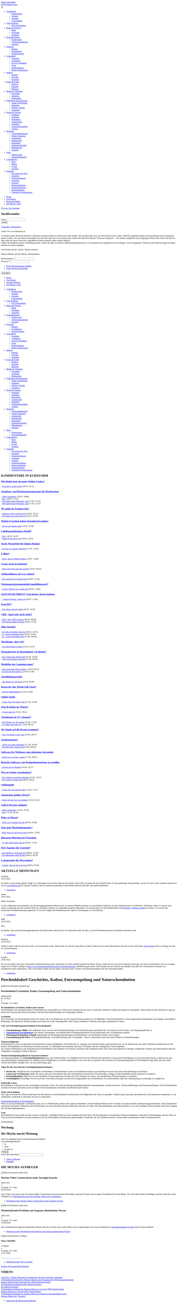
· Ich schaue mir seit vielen (12, 609)
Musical (14, 84)
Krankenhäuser (17, 68)
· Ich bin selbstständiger (10, 692)
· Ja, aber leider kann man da (13, 843)
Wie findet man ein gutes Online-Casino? (23, 481)
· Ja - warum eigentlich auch (12, 636)
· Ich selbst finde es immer (12, 647)
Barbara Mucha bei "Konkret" (13, 1296)
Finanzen (10, 47)
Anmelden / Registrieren (11, 227)
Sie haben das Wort (19, 173)
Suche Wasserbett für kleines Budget (20, 543)
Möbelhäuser (16, 148)
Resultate (10, 1161)
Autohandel (16, 138)
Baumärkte (15, 143)
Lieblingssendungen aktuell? (16, 531)
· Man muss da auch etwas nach (14, 833)
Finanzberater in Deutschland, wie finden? (23, 651)
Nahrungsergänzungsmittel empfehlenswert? (24, 584)
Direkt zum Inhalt (8, 2)
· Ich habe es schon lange (11, 486)
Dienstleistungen (13, 37)
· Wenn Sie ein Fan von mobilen (14, 800)
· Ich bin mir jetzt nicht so (11, 671)
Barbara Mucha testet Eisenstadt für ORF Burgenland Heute (26, 1282)
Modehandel (16, 141)
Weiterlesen (34, 1201)
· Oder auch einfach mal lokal (13, 659)
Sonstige (15, 18)
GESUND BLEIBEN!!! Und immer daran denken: (28, 594)
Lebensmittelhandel (19, 133)
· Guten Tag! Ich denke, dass (13, 702)
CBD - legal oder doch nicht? (16, 614)
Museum (15, 89)
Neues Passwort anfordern (17, 268)
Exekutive (15, 110)
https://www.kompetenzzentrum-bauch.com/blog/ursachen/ (51, 966)
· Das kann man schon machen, (14, 669)
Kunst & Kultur (12, 82)
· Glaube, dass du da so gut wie (14, 865)
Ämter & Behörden (19, 103)
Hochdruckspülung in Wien (123, 1227)
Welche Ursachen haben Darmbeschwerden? (24, 521)
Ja (5, 1144)
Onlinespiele (7, 784)
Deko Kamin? (8, 626)
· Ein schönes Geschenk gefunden (15, 777)
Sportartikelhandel (18, 157)
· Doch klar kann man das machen (15, 569)
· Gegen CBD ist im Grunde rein (14, 589)
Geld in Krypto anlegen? (14, 805)
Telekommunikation (19, 42)
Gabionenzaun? (9, 739)
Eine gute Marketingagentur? (17, 827)
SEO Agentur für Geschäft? (16, 847)
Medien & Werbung (14, 91)
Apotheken (16, 61)
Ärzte (13, 65)
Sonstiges (15, 35)
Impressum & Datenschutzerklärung (21, 1301)
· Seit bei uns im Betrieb (11, 767)
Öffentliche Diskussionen (21, 192)
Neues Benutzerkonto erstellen (18, 266)
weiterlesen (11, 890)
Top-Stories (11, 199)
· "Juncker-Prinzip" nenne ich (13, 599)
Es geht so (8, 1149)
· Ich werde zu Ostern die (11, 780)
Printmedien (16, 98)
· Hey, (3, 499)
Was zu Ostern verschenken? (16, 772)
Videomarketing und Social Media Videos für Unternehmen (36, 1196)
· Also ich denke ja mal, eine (12, 735)
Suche (4, 219)
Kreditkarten (16, 51)
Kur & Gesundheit (19, 63)
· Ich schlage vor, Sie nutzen (12, 722)
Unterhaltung (11, 159)
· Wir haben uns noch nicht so (13, 516)
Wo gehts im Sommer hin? (15, 508)
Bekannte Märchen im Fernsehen (18, 837)
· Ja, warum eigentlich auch (12, 634)
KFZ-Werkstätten (18, 25)
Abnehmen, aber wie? (12, 641)
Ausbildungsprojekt (11, 676)
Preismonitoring (17, 190)
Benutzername (7, 259)
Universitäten (16, 21)
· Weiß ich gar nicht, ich (11, 538)
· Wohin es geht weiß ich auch (13, 514)
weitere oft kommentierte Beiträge (15, 1266)
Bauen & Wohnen (13, 28)
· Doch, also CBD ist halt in (12, 619)
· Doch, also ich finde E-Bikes (13, 559)
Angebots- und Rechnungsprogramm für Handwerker (30, 491)
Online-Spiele (8, 697)
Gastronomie (16, 122)
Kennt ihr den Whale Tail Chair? (18, 686)
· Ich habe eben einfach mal (12, 747)
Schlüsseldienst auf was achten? (18, 574)
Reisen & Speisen (13, 112)
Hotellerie (15, 124)
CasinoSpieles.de (13, 885)
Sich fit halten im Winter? (15, 707)
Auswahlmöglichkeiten (10, 1141)
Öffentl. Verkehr (18, 108)
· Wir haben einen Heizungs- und (14, 501)
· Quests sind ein (8, 712)
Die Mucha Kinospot (9, 1287)
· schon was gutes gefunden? (13, 745)
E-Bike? (5, 553)
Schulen (14, 16)
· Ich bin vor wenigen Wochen (13, 549)
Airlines (14, 129)
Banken (14, 49)
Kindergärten (16, 14)
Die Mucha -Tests (13, 204)
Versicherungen (17, 54)
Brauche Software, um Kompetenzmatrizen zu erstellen (30, 762)
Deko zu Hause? (9, 817)
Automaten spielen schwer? (15, 795)
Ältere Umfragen (13, 1159)
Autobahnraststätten (19, 126)
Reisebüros (16, 119)
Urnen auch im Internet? (14, 564)
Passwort (5, 261)
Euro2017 (6, 604)
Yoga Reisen (149, 946)
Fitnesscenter (16, 155)
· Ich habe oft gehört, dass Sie (13, 632)
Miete (13, 30)
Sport (8, 152)
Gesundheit (11, 56)
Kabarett (15, 86)
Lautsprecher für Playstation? (17, 860)
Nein (6, 1147)
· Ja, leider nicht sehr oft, (11, 724)
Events (14, 166)
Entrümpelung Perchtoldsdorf (19, 1032)
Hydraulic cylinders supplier (133, 908)
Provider (15, 77)
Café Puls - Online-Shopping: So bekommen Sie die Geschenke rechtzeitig (32, 1277)
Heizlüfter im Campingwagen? (17, 664)
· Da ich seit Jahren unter (11, 526)
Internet (9, 72)
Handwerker (16, 40)
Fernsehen (15, 94)
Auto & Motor (12, 23)
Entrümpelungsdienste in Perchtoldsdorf (17, 1101)
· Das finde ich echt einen (11, 682)
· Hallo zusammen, (9, 496)
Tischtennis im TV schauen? (16, 717)
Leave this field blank (10, 1154)
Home (8, 197)
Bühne (14, 164)
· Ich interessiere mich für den (13, 855)
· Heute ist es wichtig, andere (13, 757)
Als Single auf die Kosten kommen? (20, 729)
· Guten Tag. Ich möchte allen (13, 790)
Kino (13, 162)
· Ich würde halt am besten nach (14, 579)
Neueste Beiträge (13, 201)
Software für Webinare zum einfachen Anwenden (27, 752)
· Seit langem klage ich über (12, 622)
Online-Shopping (18, 136)
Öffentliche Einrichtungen (17, 101)
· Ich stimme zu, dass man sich (13, 853)
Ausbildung (11, 11)
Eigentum (15, 32)
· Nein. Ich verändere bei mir (13, 822)
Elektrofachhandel (18, 145)
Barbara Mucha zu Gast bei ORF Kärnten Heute (21, 1291)
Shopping (10, 131)
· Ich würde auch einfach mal (13, 657)
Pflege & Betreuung (19, 70)
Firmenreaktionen (18, 178)
